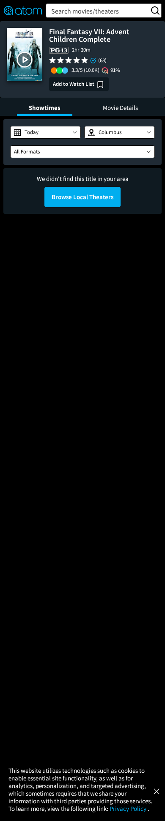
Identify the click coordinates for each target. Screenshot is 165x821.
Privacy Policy (129, 809)
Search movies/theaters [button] (85, 11)
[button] (24, 59)
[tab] (44, 107)
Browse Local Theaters (82, 197)
